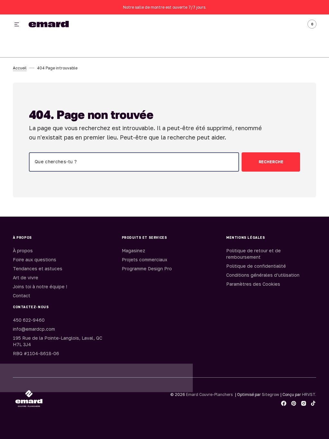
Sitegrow (270, 394)
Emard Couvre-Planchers (209, 394)
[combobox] (134, 162)
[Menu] (17, 25)
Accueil (20, 68)
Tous (244, 24)
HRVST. (309, 394)
